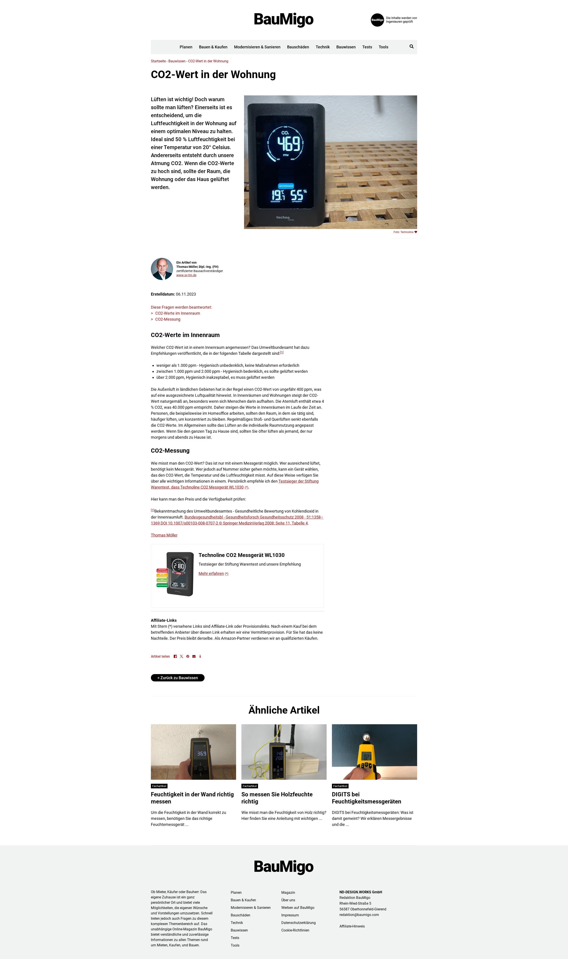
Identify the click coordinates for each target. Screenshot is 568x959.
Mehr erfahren (211, 573)
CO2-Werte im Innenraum (177, 313)
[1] (282, 352)
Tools (383, 47)
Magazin (288, 892)
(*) (246, 487)
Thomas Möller (164, 535)
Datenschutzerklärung (298, 923)
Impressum (290, 915)
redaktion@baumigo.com (359, 915)
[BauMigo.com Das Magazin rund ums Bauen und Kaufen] (284, 867)
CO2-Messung (167, 319)
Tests (367, 47)
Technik (323, 47)
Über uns (288, 900)
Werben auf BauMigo (297, 908)
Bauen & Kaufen (213, 47)
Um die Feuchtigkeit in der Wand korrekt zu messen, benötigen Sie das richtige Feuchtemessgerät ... (188, 818)
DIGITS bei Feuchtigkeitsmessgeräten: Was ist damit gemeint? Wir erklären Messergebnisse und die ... (372, 818)
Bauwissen (346, 47)
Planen (186, 47)
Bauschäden (298, 47)
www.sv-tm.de (186, 275)
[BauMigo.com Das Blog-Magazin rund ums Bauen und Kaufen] (284, 20)
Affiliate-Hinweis (352, 926)
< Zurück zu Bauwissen (178, 677)
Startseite (158, 61)
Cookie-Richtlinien (295, 930)
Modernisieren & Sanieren (257, 47)
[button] (412, 46)
